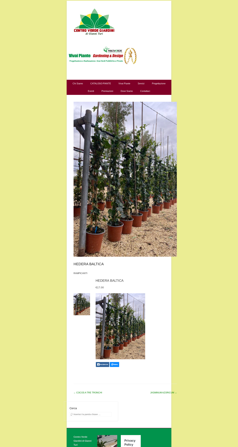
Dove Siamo (127, 91)
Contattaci (145, 91)
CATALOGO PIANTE (100, 83)
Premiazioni (107, 91)
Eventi (91, 91)
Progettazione (159, 83)
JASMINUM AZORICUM (163, 392)
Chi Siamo (78, 83)
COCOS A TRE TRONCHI (88, 392)
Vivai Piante (124, 83)
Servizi (141, 83)
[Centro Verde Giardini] (119, 21)
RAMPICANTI (80, 273)
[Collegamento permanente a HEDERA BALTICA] (125, 179)
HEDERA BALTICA (89, 264)
